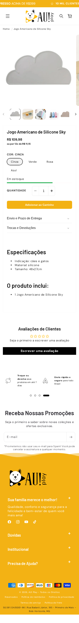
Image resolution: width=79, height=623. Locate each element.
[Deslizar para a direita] (75, 114)
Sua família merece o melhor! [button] (32, 499)
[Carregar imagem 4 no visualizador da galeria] (53, 114)
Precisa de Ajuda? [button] (23, 563)
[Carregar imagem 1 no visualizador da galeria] (15, 114)
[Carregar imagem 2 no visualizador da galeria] (27, 114)
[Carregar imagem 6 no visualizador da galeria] (65, 114)
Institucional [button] (18, 549)
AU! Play (33, 592)
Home (6, 28)
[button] (7, 16)
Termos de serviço (31, 602)
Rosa (50, 161)
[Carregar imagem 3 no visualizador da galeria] (40, 114)
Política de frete (53, 602)
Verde (33, 161)
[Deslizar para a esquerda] (3, 114)
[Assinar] (71, 437)
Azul (14, 170)
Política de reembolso (33, 597)
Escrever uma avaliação (39, 351)
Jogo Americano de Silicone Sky (32, 28)
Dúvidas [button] (14, 535)
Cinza (15, 161)
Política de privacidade (61, 597)
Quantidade (16, 190)
